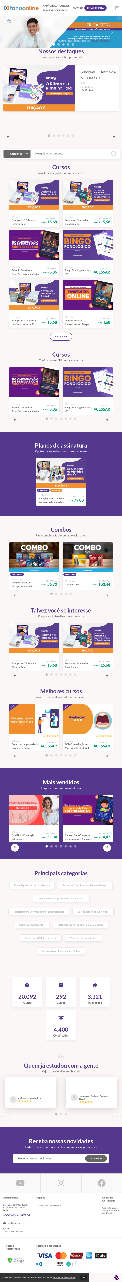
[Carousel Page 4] (63, 44)
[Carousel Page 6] (73, 44)
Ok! (83, 1277)
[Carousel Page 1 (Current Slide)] (49, 135)
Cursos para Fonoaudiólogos (93, 911)
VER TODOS (61, 336)
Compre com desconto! (31, 924)
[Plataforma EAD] (116, 1277)
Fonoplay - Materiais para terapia (32, 885)
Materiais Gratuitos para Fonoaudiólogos (85, 885)
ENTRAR (78, 8)
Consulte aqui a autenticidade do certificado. (110, 1210)
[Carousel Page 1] (49, 44)
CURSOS (64, 5)
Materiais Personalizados (83, 938)
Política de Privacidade (49, 1205)
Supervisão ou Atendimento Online (61, 951)
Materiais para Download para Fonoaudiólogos (39, 911)
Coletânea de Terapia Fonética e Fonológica (61, 898)
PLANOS (48, 10)
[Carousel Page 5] (68, 44)
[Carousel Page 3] (58, 135)
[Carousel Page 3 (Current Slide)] (58, 44)
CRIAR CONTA (95, 7)
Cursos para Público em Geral (41, 938)
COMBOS (61, 10)
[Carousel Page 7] (75, 418)
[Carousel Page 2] (53, 44)
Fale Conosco (13, 1223)
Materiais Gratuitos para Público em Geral (80, 924)
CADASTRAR (96, 1158)
